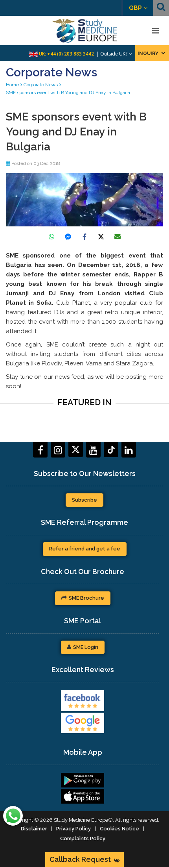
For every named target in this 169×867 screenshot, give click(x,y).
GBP (135, 7)
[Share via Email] (117, 236)
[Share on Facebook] (84, 236)
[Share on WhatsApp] (51, 236)
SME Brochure (86, 598)
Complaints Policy (82, 838)
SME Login (85, 647)
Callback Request (80, 859)
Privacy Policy (73, 829)
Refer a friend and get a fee (84, 549)
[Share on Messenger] (68, 236)
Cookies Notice (119, 829)
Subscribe (84, 500)
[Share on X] (101, 236)
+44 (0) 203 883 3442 (70, 53)
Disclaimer (34, 829)
